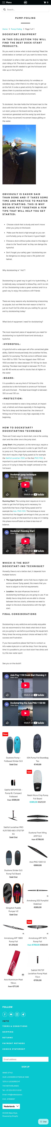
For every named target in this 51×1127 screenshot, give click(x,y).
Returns (7, 1038)
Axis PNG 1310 (19, 511)
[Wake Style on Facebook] (5, 1014)
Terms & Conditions (14, 1026)
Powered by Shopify (10, 1116)
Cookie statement (13, 1049)
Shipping (7, 1032)
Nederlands (9, 1106)
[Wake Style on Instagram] (17, 1014)
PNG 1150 (39, 458)
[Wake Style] (25, 2)
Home (5, 29)
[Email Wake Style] (24, 1014)
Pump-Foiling (16, 29)
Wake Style (13, 1113)
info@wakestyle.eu (14, 1095)
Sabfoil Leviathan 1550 (15, 458)
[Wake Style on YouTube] (11, 1014)
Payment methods (13, 1043)
